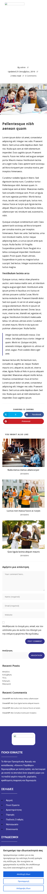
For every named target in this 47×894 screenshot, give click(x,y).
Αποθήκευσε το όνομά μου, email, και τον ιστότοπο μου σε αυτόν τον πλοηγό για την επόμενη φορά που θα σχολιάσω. (22, 630)
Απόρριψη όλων (23, 888)
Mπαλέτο (6, 671)
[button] (41, 7)
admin (23, 67)
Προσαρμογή (23, 881)
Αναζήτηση (7, 650)
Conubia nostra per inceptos (25, 713)
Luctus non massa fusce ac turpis (23, 510)
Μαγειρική (6, 684)
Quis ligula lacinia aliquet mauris (23, 551)
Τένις (4, 678)
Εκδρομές (6, 681)
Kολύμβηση (7, 675)
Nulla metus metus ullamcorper (23, 469)
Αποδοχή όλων (23, 874)
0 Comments (31, 75)
